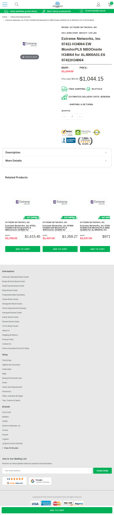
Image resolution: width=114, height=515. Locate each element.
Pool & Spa (6, 360)
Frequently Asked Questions (13, 295)
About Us (6, 330)
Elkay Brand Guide (10, 290)
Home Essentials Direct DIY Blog (15, 348)
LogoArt (5, 439)
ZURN (4, 421)
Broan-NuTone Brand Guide (13, 281)
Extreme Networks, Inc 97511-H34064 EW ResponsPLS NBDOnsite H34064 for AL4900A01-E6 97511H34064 (20, 228)
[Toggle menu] (4, 4)
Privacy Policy (8, 339)
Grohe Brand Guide (10, 299)
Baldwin (5, 417)
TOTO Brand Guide (10, 326)
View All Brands (11, 448)
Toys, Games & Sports (11, 400)
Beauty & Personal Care (12, 378)
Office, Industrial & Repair (12, 396)
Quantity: (66, 110)
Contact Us (6, 344)
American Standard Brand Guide (15, 277)
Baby (4, 374)
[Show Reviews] (106, 153)
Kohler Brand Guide (10, 317)
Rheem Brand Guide (10, 322)
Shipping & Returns (81, 104)
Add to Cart (23, 249)
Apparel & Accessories (11, 365)
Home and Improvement (12, 387)
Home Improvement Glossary (14, 308)
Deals (4, 383)
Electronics (6, 391)
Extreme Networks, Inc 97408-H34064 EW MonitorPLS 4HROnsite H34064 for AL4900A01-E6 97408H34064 (58, 228)
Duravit (5, 435)
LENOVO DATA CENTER (12, 444)
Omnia (5, 430)
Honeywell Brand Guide (12, 313)
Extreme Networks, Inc (83, 27)
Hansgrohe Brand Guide (12, 304)
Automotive (6, 369)
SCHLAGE (6, 412)
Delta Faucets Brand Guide (13, 286)
